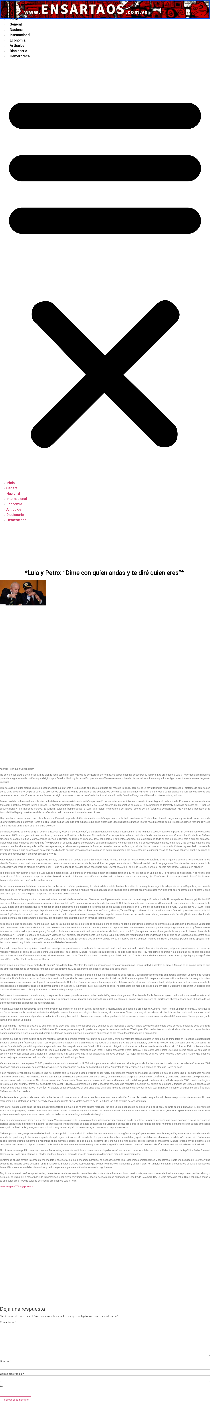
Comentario (8, 1322)
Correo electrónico (12, 1374)
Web (2, 1386)
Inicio (14, 19)
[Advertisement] (105, 546)
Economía (18, 40)
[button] (105, 269)
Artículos (17, 46)
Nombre (5, 1361)
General (16, 24)
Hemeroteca (20, 56)
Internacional (20, 35)
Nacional (16, 30)
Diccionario (18, 51)
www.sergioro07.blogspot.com (16, 1186)
